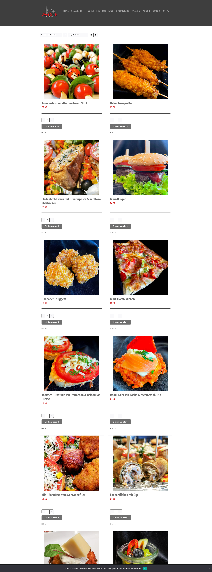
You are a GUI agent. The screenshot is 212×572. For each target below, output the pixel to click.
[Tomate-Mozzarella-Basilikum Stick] (72, 71)
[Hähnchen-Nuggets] (72, 267)
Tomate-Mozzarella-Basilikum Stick (64, 103)
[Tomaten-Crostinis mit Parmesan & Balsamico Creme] (72, 363)
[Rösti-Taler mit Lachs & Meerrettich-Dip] (140, 363)
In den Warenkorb (52, 126)
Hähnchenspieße (121, 103)
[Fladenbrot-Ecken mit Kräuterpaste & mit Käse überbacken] (72, 167)
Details (45, 132)
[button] (168, 9)
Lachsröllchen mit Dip (124, 495)
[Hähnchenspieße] (140, 71)
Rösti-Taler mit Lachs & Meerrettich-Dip (135, 395)
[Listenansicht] (96, 35)
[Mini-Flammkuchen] (140, 267)
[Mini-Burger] (140, 167)
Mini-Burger (118, 199)
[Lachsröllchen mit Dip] (140, 463)
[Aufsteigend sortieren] (65, 35)
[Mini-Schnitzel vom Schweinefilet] (72, 463)
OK (145, 568)
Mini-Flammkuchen (122, 299)
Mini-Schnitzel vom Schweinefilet (63, 495)
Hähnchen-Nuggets (54, 299)
